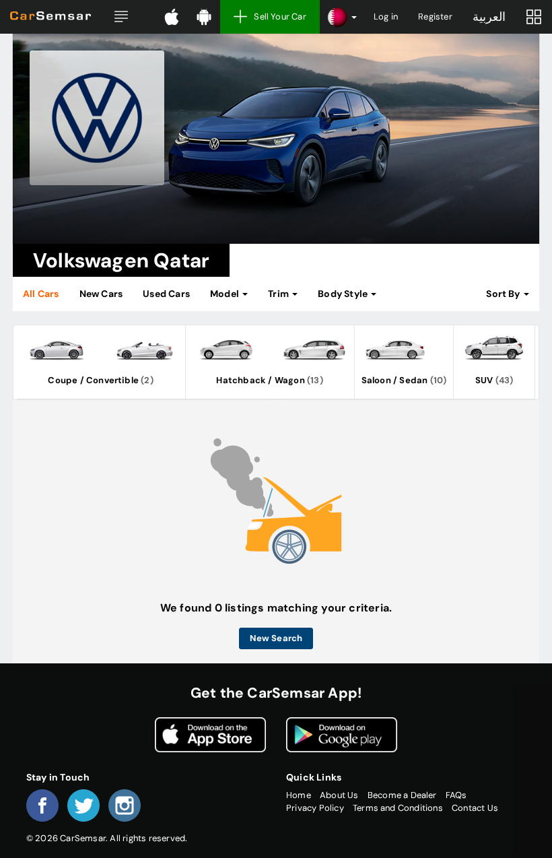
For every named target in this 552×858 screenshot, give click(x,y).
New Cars (101, 294)
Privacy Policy (315, 808)
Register (435, 16)
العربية (489, 17)
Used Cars (166, 294)
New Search (276, 638)
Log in (386, 16)
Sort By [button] (504, 294)
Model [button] (225, 294)
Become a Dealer (402, 795)
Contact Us (475, 808)
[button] (121, 17)
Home (298, 795)
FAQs (456, 795)
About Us (339, 795)
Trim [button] (279, 294)
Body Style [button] (344, 294)
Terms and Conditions (398, 808)
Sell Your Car (280, 16)
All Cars (41, 294)
